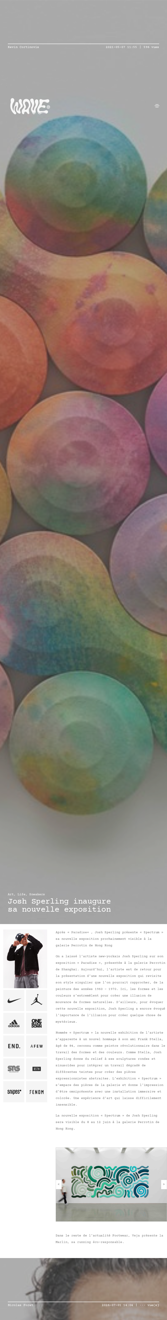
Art (11, 894)
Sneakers (37, 894)
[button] (59, 1184)
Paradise (79, 932)
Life (21, 894)
